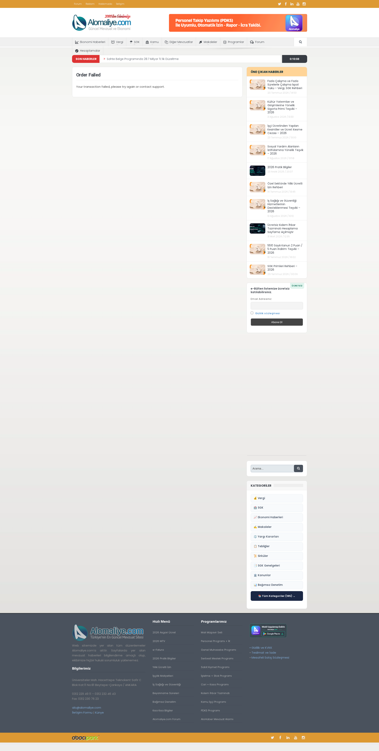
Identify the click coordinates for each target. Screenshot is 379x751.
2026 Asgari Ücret (164, 632)
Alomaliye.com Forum (166, 719)
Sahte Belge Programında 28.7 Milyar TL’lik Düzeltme (143, 59)
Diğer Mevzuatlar (181, 42)
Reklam (90, 4)
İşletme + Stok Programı (216, 676)
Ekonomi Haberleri (92, 42)
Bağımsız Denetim (164, 702)
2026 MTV (159, 641)
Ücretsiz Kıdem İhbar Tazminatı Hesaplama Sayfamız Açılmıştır (282, 228)
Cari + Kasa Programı (215, 684)
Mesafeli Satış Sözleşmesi (270, 657)
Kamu (154, 42)
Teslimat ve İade (263, 652)
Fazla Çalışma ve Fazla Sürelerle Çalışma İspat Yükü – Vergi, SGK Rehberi (284, 84)
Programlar (236, 42)
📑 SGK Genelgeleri (267, 565)
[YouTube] (298, 4)
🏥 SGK (258, 508)
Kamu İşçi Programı (213, 702)
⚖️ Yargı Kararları (266, 537)
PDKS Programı (210, 710)
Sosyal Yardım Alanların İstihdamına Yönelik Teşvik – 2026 (285, 150)
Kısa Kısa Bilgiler (163, 710)
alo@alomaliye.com (86, 707)
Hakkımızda (105, 4)
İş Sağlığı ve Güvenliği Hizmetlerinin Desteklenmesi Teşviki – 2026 (283, 206)
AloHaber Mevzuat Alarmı (217, 719)
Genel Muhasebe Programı (218, 650)
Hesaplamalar (90, 51)
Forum (78, 4)
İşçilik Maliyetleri (163, 676)
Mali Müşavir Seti (211, 632)
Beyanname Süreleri (166, 693)
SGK (137, 42)
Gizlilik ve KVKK (261, 648)
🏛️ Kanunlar (262, 575)
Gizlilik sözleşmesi (267, 313)
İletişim (120, 4)
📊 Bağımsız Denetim (268, 585)
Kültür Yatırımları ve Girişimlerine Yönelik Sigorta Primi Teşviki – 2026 (282, 107)
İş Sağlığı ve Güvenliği (167, 684)
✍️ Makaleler (263, 527)
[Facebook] (286, 4)
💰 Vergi (259, 498)
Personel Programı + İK (215, 641)
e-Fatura (158, 650)
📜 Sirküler (261, 556)
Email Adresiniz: (261, 299)
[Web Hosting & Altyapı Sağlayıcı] (85, 737)
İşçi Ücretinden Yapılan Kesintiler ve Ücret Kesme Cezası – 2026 (284, 129)
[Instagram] (304, 4)
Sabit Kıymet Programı (215, 667)
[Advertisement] (276, 396)
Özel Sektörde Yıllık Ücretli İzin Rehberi (284, 185)
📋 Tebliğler (262, 546)
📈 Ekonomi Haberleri (268, 517)
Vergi (119, 42)
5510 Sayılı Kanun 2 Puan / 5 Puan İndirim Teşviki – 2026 (284, 248)
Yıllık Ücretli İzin (162, 667)
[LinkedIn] (292, 4)
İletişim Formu (82, 712)
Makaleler (210, 42)
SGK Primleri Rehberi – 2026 (282, 268)
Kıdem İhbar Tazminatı (215, 693)
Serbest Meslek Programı (217, 658)
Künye (99, 712)
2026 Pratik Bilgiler (279, 167)
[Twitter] (280, 4)
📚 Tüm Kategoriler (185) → (276, 596)
